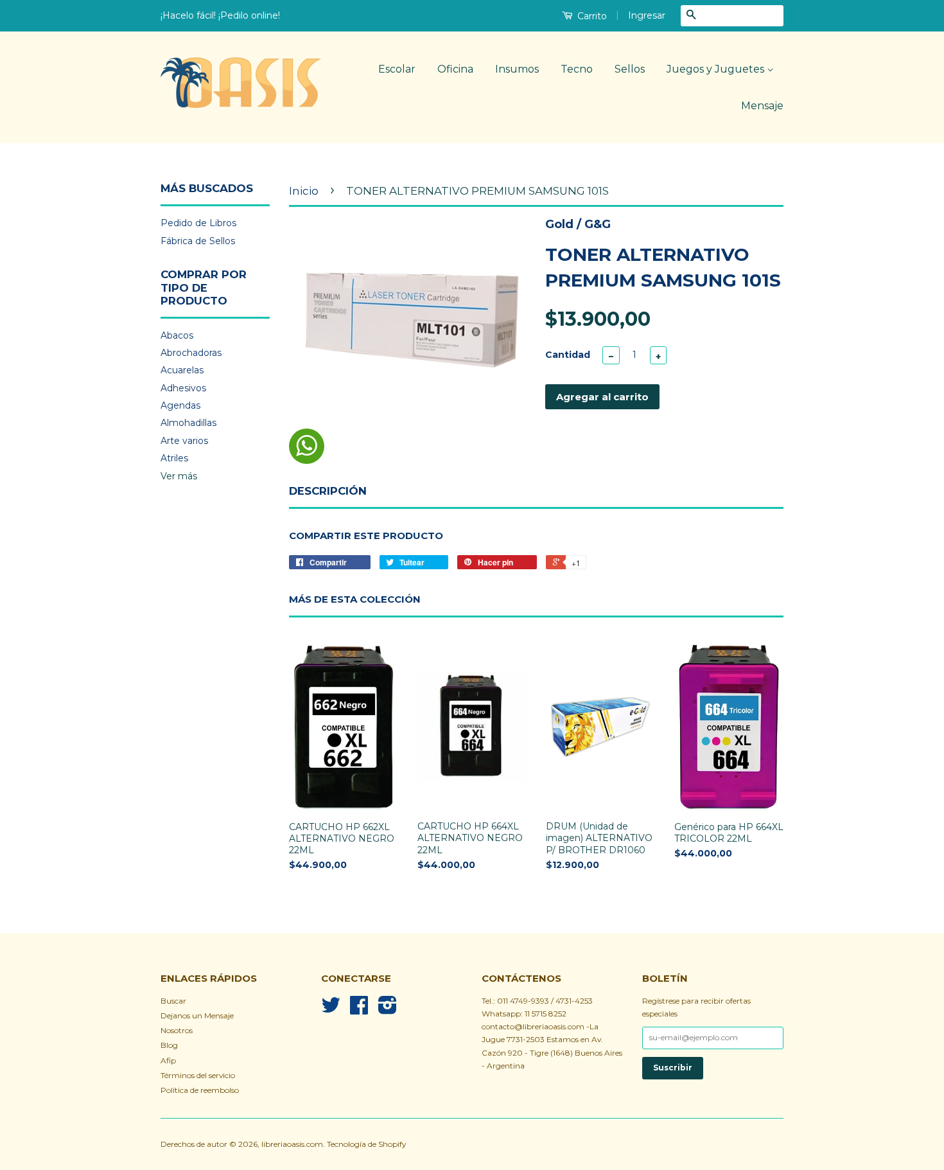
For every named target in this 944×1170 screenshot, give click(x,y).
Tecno (577, 69)
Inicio (304, 190)
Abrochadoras (191, 353)
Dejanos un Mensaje (197, 1015)
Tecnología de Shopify (366, 1144)
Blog (169, 1045)
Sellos (630, 69)
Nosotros (177, 1030)
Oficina (455, 69)
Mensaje (762, 106)
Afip (168, 1060)
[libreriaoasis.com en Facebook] (359, 1010)
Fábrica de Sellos (198, 241)
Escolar (396, 69)
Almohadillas (188, 423)
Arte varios (184, 441)
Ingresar (646, 15)
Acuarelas (182, 370)
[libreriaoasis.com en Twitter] (330, 1010)
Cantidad (567, 354)
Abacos (177, 335)
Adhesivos (183, 388)
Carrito (591, 16)
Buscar (173, 1001)
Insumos (517, 69)
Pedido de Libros (198, 223)
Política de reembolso (200, 1090)
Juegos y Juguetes (717, 69)
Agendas (180, 405)
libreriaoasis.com (292, 1144)
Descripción (328, 490)
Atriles (174, 458)
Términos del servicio (198, 1075)
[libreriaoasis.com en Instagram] (388, 1010)
